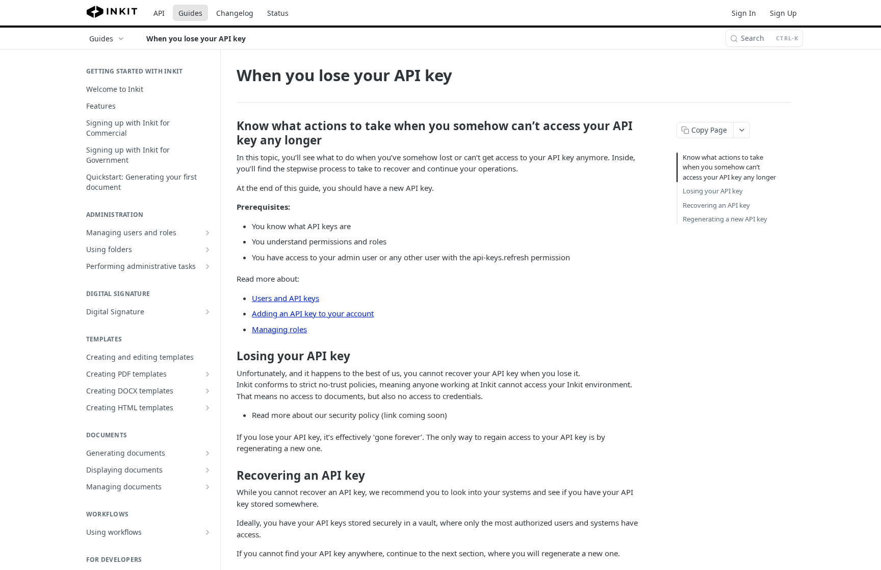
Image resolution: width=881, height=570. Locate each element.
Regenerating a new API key (725, 219)
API (159, 13)
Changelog (234, 13)
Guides (190, 13)
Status (278, 13)
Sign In (744, 13)
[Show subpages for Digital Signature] (207, 312)
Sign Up (783, 13)
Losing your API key (713, 190)
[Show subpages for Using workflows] (207, 532)
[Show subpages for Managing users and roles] (207, 233)
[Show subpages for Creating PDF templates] (207, 374)
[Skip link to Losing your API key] (229, 356)
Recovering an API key (716, 205)
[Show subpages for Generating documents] (207, 453)
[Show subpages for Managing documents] (207, 487)
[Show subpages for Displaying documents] (207, 470)
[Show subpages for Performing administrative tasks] (207, 266)
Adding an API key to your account (313, 313)
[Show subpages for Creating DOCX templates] (207, 391)
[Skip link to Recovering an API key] (229, 475)
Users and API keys (285, 298)
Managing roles (279, 329)
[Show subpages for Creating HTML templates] (207, 408)
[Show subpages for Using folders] (207, 249)
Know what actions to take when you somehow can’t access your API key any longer (729, 167)
